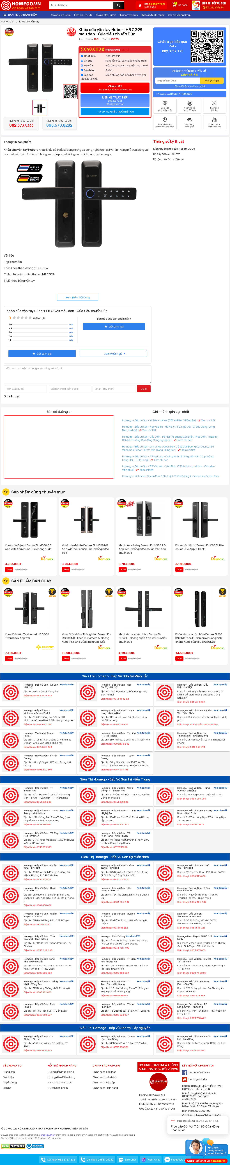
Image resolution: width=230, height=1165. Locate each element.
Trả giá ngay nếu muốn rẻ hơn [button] (115, 111)
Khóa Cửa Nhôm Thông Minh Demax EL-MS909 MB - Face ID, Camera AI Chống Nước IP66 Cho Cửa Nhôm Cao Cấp (86, 638)
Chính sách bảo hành (105, 1077)
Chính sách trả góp (104, 1082)
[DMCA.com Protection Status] (13, 1146)
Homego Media (197, 1079)
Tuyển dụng (10, 1082)
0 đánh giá (39, 318)
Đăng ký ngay (212, 80)
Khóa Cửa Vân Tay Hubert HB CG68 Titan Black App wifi (27, 636)
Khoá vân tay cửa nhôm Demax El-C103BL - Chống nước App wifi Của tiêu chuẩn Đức (143, 638)
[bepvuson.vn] (209, 7)
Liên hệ (7, 1087)
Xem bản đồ (66, 684)
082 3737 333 (157, 1095)
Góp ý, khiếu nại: (149, 1108)
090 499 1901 (167, 1108)
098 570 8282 (169, 1099)
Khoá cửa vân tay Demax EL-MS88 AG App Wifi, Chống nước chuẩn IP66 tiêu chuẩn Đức (142, 549)
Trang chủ (9, 1071)
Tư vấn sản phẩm (58, 1087)
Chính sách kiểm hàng (105, 1087)
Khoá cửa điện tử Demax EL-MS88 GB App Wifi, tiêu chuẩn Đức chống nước (28, 547)
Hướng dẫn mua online (61, 1071)
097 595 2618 (166, 1104)
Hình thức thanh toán (60, 1082)
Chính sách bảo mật (104, 1071)
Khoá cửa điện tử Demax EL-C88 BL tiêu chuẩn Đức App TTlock (199, 547)
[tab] (115, 111)
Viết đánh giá (116, 326)
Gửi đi (144, 388)
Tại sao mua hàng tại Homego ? (174, 93)
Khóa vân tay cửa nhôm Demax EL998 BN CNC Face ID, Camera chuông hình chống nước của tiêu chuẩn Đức (198, 638)
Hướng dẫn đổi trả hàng (61, 1077)
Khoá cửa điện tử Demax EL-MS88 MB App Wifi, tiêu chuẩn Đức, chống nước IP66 (85, 549)
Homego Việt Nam (199, 1072)
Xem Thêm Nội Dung (78, 297)
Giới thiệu (8, 1077)
